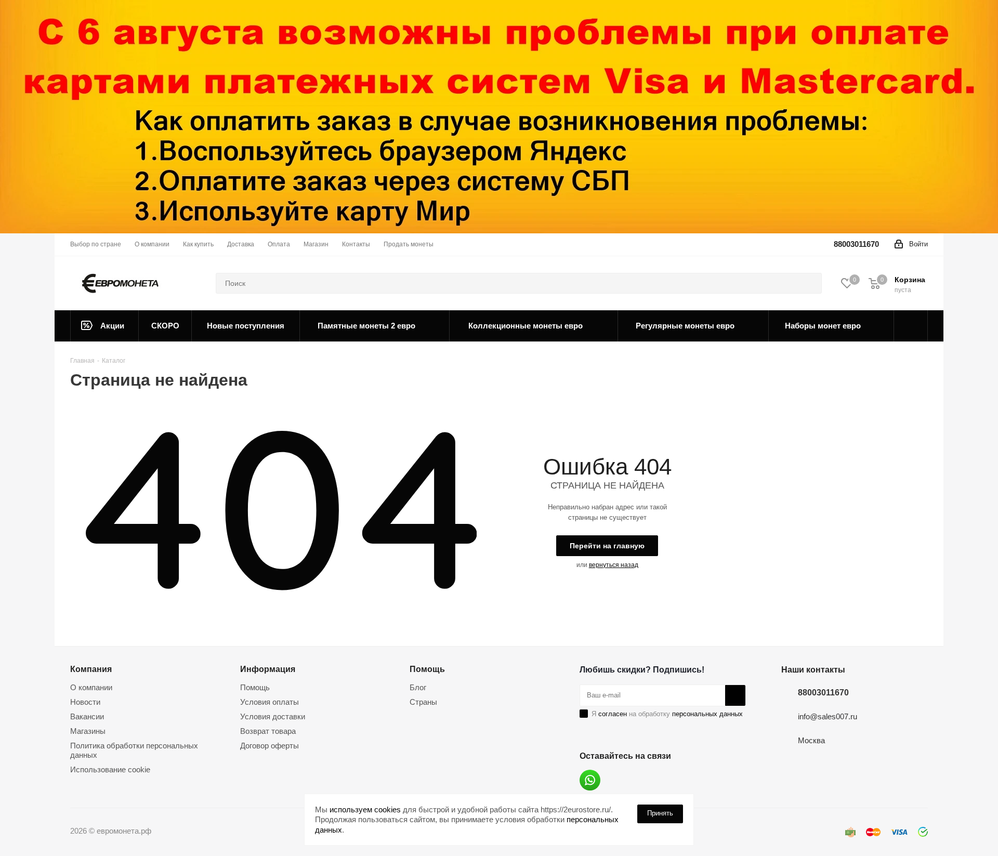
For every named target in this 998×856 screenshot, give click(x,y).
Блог (418, 687)
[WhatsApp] (590, 780)
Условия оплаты (269, 701)
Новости (85, 701)
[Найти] (809, 283)
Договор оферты (269, 745)
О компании (91, 687)
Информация (267, 669)
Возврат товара (268, 731)
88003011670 (856, 244)
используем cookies (365, 809)
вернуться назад (613, 565)
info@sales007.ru (827, 716)
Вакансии (87, 716)
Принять (660, 813)
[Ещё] (911, 325)
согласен (612, 714)
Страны (423, 701)
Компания (91, 669)
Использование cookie (110, 769)
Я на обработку (667, 714)
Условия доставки (272, 716)
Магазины (88, 731)
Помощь (255, 687)
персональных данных (707, 714)
